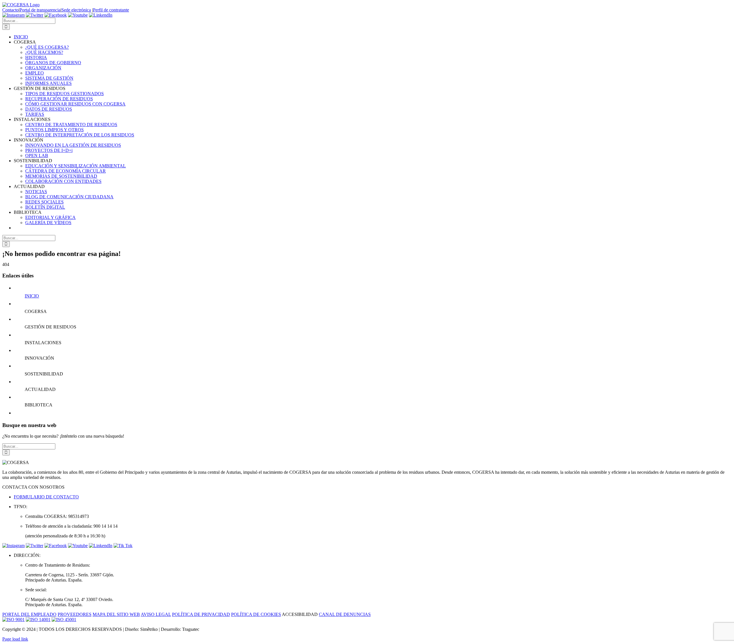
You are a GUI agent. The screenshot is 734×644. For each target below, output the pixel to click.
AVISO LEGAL (156, 614)
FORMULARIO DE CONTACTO (46, 496)
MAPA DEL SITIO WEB (116, 614)
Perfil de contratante (111, 9)
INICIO (32, 295)
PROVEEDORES (74, 614)
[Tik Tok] (123, 545)
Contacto (10, 9)
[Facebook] (55, 15)
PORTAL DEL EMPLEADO (29, 614)
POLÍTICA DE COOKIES (256, 614)
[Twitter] (34, 15)
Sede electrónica (76, 9)
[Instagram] (13, 15)
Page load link (15, 639)
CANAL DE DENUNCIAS (345, 614)
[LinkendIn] (100, 15)
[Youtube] (78, 15)
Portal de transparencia (39, 9)
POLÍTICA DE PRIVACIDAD (201, 614)
